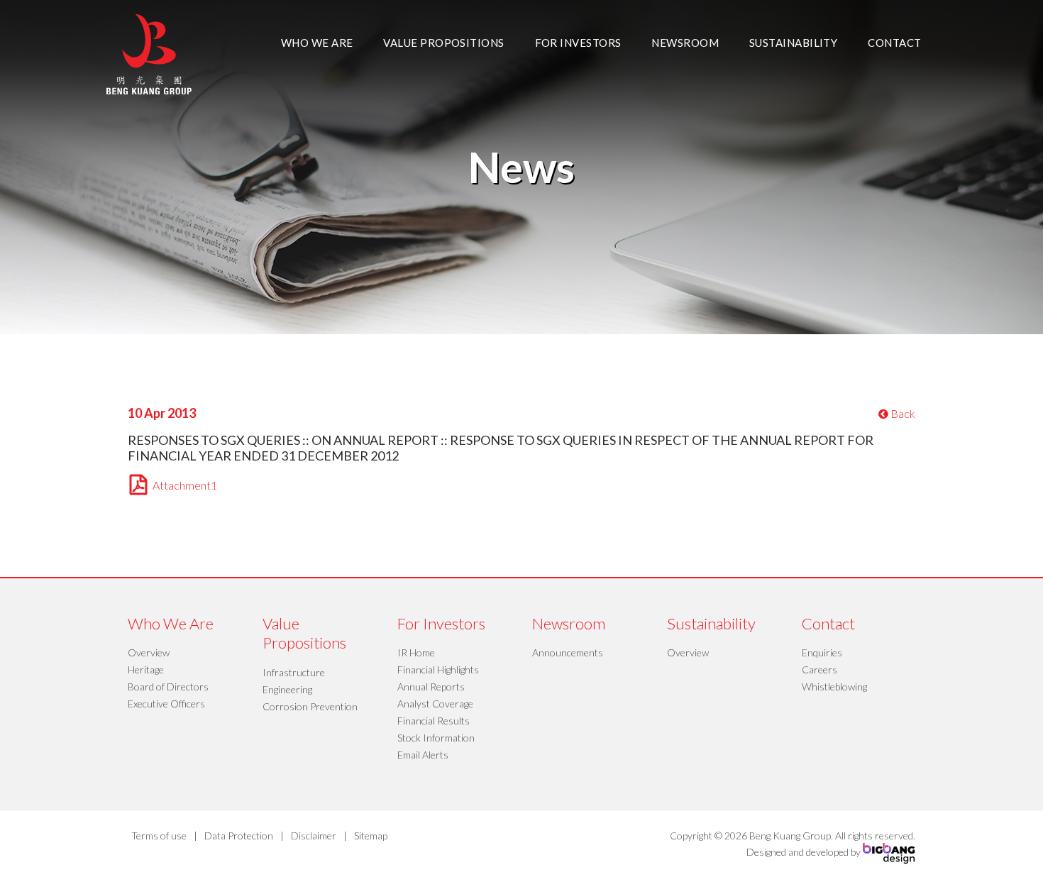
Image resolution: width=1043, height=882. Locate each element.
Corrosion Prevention (310, 706)
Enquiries (822, 652)
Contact (894, 42)
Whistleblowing (834, 686)
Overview (149, 652)
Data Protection (238, 835)
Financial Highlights (438, 669)
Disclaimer (313, 835)
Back (901, 413)
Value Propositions (443, 42)
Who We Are (317, 42)
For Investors (578, 42)
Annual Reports (431, 686)
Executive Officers (166, 704)
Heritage (146, 669)
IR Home (416, 652)
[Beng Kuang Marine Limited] (149, 53)
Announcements (567, 652)
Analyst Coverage (435, 704)
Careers (819, 669)
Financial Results (433, 721)
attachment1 (185, 485)
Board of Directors (168, 686)
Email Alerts (422, 755)
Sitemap (370, 835)
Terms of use (159, 835)
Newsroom (685, 42)
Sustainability (793, 42)
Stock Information (436, 738)
